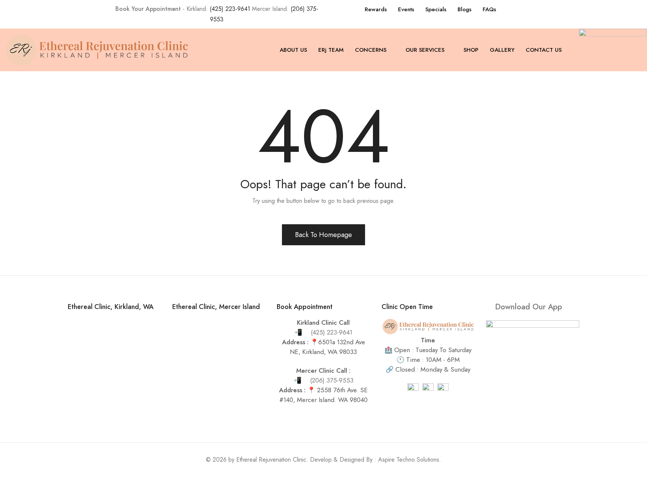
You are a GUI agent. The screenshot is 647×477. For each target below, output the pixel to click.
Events (406, 9)
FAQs (489, 9)
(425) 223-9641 (230, 8)
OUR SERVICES (424, 50)
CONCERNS (370, 50)
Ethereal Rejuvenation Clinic (271, 459)
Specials (435, 9)
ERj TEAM (331, 50)
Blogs (464, 9)
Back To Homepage (323, 235)
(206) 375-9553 (331, 380)
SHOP (471, 50)
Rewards (376, 9)
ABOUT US (293, 50)
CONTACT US (544, 50)
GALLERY (502, 50)
